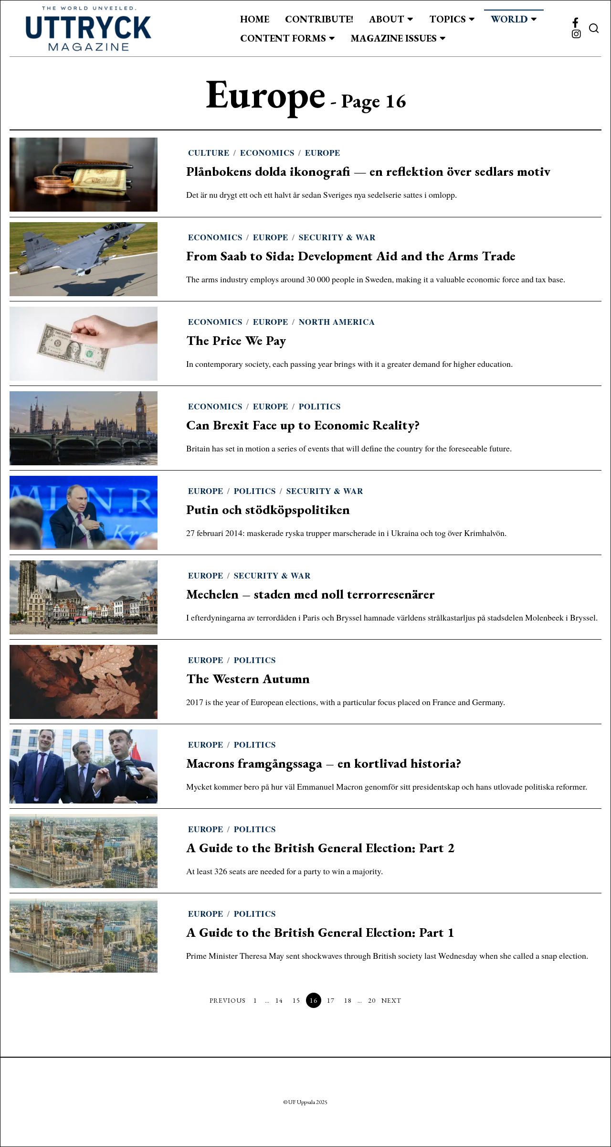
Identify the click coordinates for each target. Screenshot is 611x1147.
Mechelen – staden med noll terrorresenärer (310, 594)
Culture (209, 153)
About (386, 19)
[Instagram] (576, 34)
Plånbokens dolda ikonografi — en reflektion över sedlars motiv (368, 171)
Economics (267, 153)
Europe (322, 153)
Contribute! (319, 19)
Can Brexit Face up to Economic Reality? (303, 425)
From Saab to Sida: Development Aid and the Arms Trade (351, 255)
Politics (320, 406)
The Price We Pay (236, 340)
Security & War (337, 237)
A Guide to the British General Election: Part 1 (320, 932)
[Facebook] (575, 23)
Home (254, 19)
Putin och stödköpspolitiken (268, 509)
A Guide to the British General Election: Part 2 (320, 847)
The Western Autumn (248, 678)
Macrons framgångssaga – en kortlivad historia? (323, 763)
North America (337, 322)
